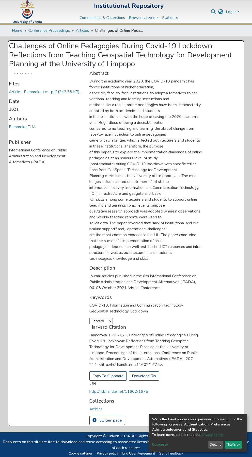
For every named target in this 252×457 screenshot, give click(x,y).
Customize (160, 444)
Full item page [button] (109, 420)
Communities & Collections (102, 17)
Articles (82, 30)
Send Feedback (171, 453)
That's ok (233, 444)
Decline (215, 444)
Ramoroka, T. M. (22, 127)
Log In (231, 12)
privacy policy (212, 434)
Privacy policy (107, 453)
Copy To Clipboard (108, 376)
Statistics (170, 17)
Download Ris (144, 376)
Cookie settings (81, 453)
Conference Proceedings (49, 30)
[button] (221, 12)
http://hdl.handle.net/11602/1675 (118, 391)
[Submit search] (213, 12)
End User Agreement (138, 453)
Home (17, 30)
